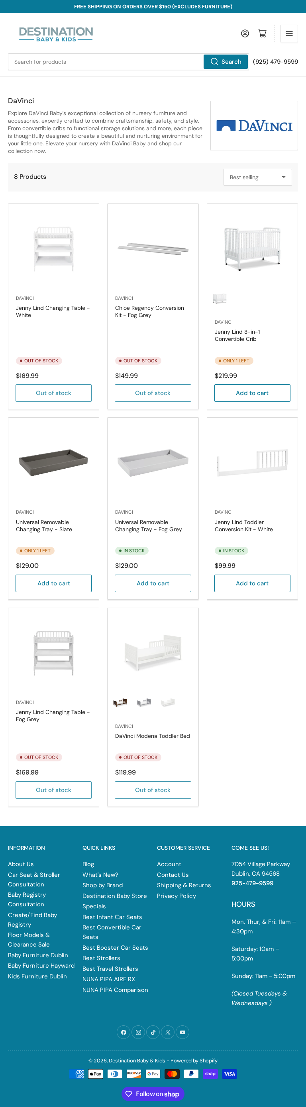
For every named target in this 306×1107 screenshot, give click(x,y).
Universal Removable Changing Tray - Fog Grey (148, 525)
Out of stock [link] (153, 790)
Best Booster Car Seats (115, 948)
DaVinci (25, 298)
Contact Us (173, 875)
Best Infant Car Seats (112, 917)
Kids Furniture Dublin (37, 976)
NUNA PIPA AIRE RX (108, 979)
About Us (21, 864)
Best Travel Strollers (110, 969)
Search (231, 62)
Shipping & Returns (184, 885)
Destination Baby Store (114, 896)
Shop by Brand (102, 885)
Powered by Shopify (194, 1060)
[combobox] (128, 61)
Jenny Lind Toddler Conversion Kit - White (244, 525)
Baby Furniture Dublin (38, 955)
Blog (88, 864)
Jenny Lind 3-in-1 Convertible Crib (237, 335)
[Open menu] (289, 33)
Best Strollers (101, 958)
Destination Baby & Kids (137, 1060)
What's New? (100, 875)
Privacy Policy (176, 896)
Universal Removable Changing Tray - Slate (44, 525)
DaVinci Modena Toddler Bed (152, 735)
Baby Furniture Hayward (41, 966)
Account (169, 864)
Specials (94, 906)
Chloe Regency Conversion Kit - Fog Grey (149, 311)
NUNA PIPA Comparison (115, 990)
